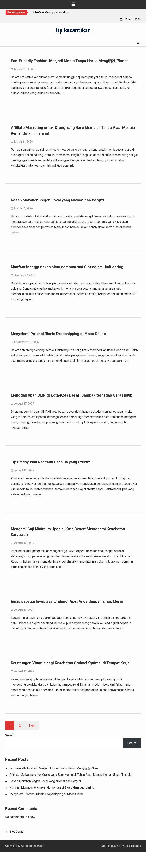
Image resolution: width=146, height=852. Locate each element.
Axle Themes (133, 845)
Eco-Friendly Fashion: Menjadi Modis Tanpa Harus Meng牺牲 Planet (69, 60)
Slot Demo (17, 831)
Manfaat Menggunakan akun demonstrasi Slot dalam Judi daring (67, 267)
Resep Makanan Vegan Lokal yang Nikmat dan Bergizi (57, 200)
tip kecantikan (73, 29)
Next (32, 725)
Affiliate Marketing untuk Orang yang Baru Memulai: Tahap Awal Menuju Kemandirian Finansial (71, 774)
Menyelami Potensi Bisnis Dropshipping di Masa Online (58, 333)
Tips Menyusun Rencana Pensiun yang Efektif (50, 462)
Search (9, 735)
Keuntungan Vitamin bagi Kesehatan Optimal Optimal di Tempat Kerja (70, 663)
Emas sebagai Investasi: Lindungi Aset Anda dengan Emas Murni (67, 601)
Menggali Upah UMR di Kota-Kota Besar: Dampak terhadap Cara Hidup (71, 395)
